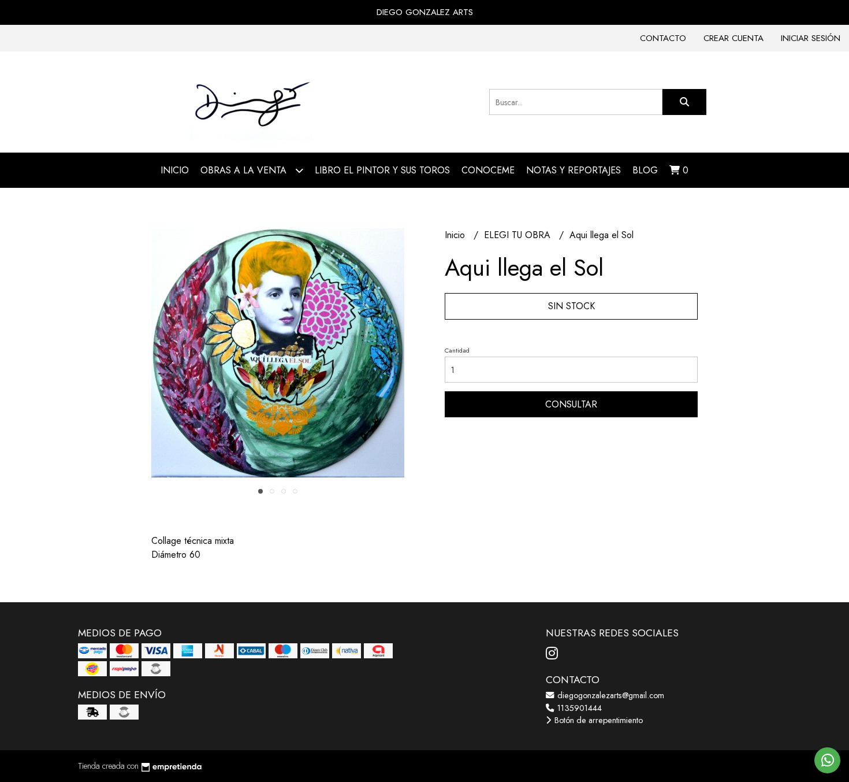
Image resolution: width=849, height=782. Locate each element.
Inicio (175, 170)
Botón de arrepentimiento (597, 720)
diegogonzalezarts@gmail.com (609, 695)
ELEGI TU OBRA (518, 235)
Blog (645, 170)
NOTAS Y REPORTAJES (573, 170)
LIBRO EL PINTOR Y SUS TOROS (382, 170)
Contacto (663, 38)
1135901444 (578, 708)
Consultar (571, 404)
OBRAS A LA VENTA (244, 170)
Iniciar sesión (810, 38)
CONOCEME (488, 170)
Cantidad (457, 350)
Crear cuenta (733, 38)
